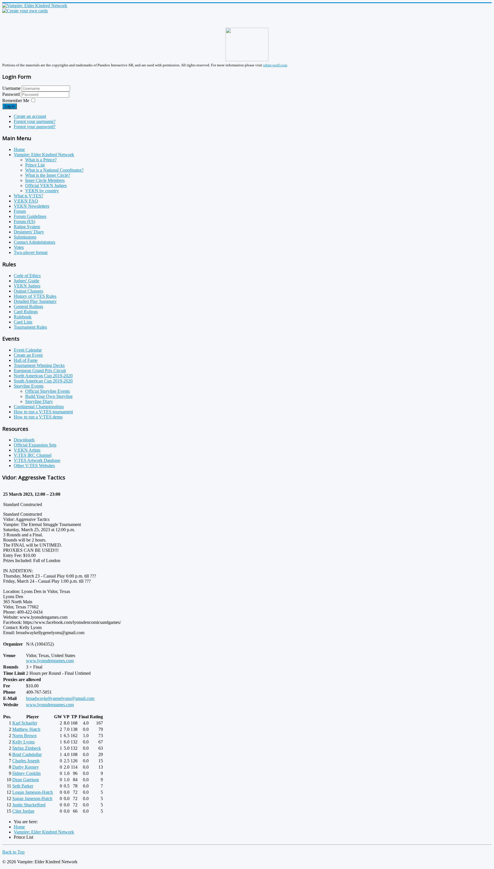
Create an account (30, 116)
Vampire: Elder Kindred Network (44, 154)
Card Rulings (26, 311)
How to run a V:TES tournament (43, 411)
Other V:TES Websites (34, 465)
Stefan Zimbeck (26, 748)
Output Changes (28, 291)
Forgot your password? (34, 126)
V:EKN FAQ (26, 201)
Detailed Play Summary (35, 301)
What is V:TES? (28, 195)
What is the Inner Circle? (47, 175)
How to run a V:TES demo (38, 416)
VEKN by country (42, 190)
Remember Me (15, 100)
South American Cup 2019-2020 (43, 380)
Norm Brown (24, 735)
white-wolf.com (275, 65)
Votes (19, 247)
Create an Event (28, 355)
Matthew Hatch (26, 729)
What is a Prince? (41, 159)
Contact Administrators (34, 242)
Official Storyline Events (47, 391)
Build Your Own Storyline (49, 396)
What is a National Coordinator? (54, 170)
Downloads (24, 439)
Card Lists (23, 322)
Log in (10, 106)
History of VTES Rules (35, 296)
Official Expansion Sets (35, 445)
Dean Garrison (25, 779)
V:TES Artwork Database (37, 460)
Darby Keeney (25, 767)
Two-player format (30, 252)
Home (19, 149)
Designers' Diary (29, 231)
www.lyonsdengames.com (50, 660)
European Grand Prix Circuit (40, 370)
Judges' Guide (26, 280)
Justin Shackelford (28, 804)
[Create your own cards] (25, 10)
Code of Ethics (27, 275)
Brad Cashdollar (27, 754)
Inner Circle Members (45, 180)
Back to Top (13, 852)
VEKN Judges (27, 285)
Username (11, 88)
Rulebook (22, 316)
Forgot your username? (34, 121)
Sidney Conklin (26, 773)
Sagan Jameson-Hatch (32, 798)
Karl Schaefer (24, 723)
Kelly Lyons (23, 741)
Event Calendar (28, 350)
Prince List (35, 164)
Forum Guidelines (30, 216)
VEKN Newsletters (31, 206)
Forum (20, 211)
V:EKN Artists (27, 450)
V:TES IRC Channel (32, 455)
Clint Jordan (23, 811)
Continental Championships (39, 406)
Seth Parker (22, 785)
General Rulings (28, 306)
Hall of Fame (25, 360)
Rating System (27, 226)
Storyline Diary (39, 401)
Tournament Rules (30, 327)
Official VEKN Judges (46, 185)
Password (11, 94)
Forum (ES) (24, 221)
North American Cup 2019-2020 (43, 375)
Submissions (25, 237)
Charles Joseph (25, 760)
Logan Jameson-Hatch (32, 792)
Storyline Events (28, 386)
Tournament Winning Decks (39, 365)
